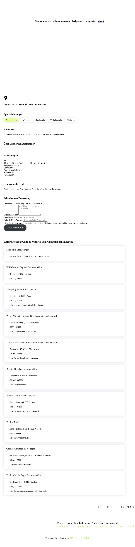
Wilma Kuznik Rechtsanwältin (21, 395)
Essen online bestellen (102, 526)
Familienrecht (11, 120)
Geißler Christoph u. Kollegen (20, 448)
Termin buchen (82, 526)
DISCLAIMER (127, 507)
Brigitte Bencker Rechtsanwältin (21, 369)
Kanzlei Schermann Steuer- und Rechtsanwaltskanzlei (32, 342)
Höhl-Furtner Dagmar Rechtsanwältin (24, 267)
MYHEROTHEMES (80, 538)
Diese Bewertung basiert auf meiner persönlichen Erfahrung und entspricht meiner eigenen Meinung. (46, 223)
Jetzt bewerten (15, 227)
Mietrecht (27, 120)
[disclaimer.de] (14, 21)
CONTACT (112, 507)
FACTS (101, 507)
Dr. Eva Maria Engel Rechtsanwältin (24, 475)
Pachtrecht (40, 120)
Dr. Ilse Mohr (12, 422)
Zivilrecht (71, 120)
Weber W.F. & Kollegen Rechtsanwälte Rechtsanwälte (32, 316)
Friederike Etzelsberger (17, 249)
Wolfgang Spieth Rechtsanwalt (21, 289)
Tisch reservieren (124, 526)
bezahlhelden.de (65, 526)
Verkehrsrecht (56, 120)
